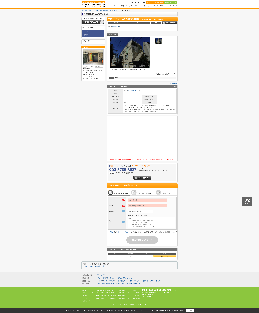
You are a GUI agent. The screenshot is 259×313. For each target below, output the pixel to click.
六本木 (114, 278)
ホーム (84, 290)
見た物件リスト (159, 2)
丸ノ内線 (151, 281)
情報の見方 (173, 84)
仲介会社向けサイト (170, 2)
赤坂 (127, 284)
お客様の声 (136, 295)
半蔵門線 (111, 281)
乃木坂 (122, 284)
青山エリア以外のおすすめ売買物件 (107, 298)
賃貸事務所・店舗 (124, 293)
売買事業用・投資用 (124, 298)
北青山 (120, 278)
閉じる (190, 310)
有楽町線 (145, 281)
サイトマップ (86, 298)
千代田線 (99, 281)
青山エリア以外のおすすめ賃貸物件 (107, 295)
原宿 (103, 284)
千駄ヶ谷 (125, 278)
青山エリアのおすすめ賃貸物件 (105, 290)
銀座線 (105, 281)
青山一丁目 (142, 284)
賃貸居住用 (122, 290)
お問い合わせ (136, 298)
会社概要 (135, 290)
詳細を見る (164, 256)
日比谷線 (129, 281)
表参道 (99, 284)
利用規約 (111, 232)
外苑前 (108, 284)
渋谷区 (113, 27)
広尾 (117, 284)
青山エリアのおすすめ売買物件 (105, 293)
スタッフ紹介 (136, 293)
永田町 (113, 284)
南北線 (158, 281)
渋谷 (131, 278)
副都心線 (123, 281)
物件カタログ (86, 301)
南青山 (99, 278)
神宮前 (117, 27)
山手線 (117, 281)
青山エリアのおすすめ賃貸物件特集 (94, 266)
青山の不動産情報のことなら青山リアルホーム (159, 290)
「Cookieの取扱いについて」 (163, 310)
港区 (98, 275)
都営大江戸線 (137, 281)
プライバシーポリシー (123, 232)
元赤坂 (109, 278)
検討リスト (150, 2)
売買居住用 (122, 295)
